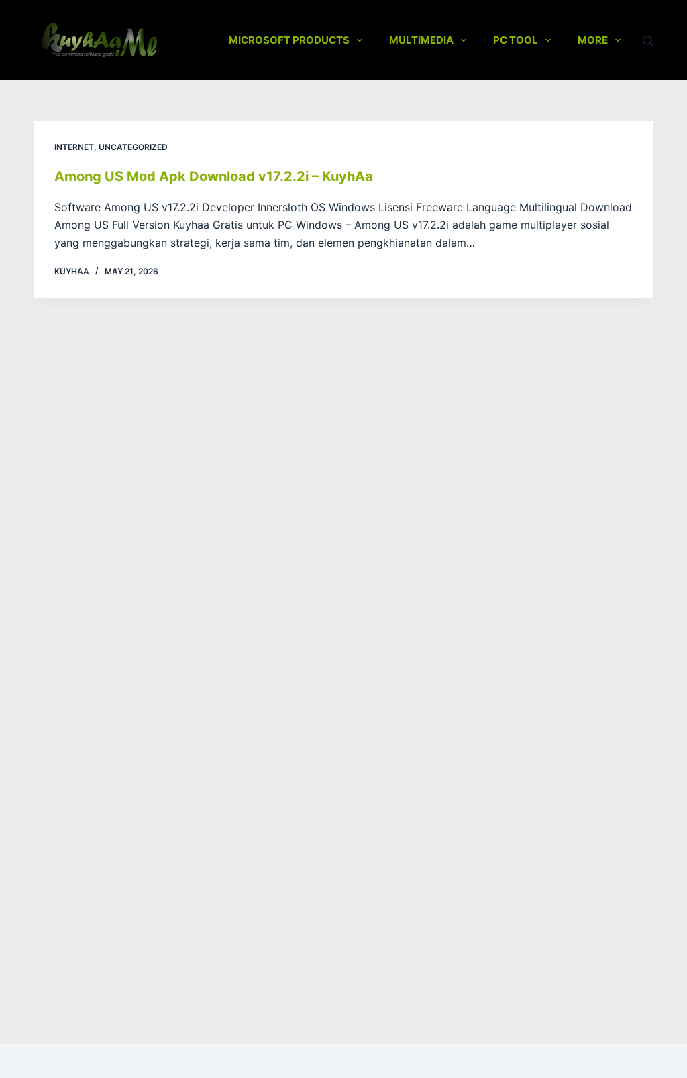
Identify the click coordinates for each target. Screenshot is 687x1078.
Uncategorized (133, 147)
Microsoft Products (289, 40)
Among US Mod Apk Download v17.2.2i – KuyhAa (213, 176)
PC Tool (515, 40)
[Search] (648, 41)
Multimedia (421, 40)
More (593, 40)
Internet (74, 147)
